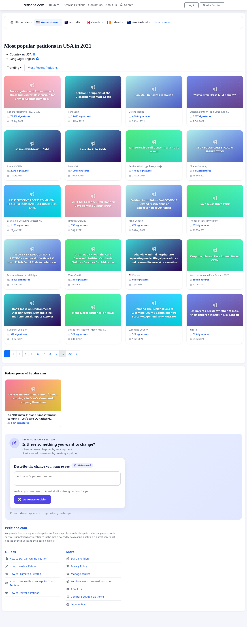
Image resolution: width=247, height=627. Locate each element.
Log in (191, 5)
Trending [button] (13, 68)
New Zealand (141, 22)
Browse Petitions (74, 5)
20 (70, 354)
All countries (23, 22)
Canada (97, 22)
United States (50, 22)
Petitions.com (33, 5)
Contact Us (95, 5)
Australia (75, 22)
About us (111, 5)
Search (128, 5)
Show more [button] (160, 22)
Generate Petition (35, 499)
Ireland (117, 22)
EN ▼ (56, 4)
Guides (10, 552)
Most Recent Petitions (43, 68)
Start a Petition (212, 5)
